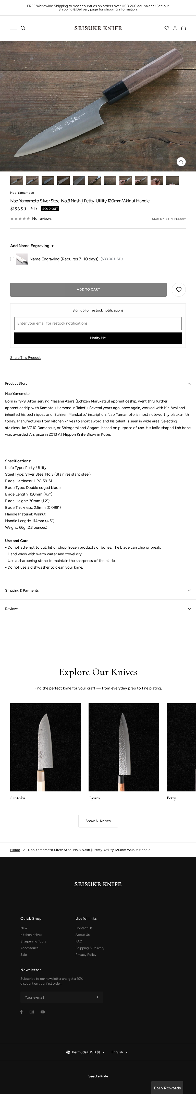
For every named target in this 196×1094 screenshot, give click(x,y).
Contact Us (84, 928)
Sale (23, 955)
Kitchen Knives (31, 935)
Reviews (12, 609)
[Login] (175, 28)
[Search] (23, 28)
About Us (83, 935)
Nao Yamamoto (22, 192)
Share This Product (25, 357)
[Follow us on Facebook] (21, 1012)
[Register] (97, 997)
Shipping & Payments (22, 590)
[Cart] (183, 28)
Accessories (29, 948)
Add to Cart (88, 289)
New (23, 928)
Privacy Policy (86, 955)
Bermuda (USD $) (86, 1052)
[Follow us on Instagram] (31, 1012)
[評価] (166, 28)
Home (15, 850)
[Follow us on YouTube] (42, 1012)
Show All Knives (98, 821)
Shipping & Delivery (90, 948)
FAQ (79, 941)
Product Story (16, 383)
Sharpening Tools (33, 941)
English (117, 1052)
